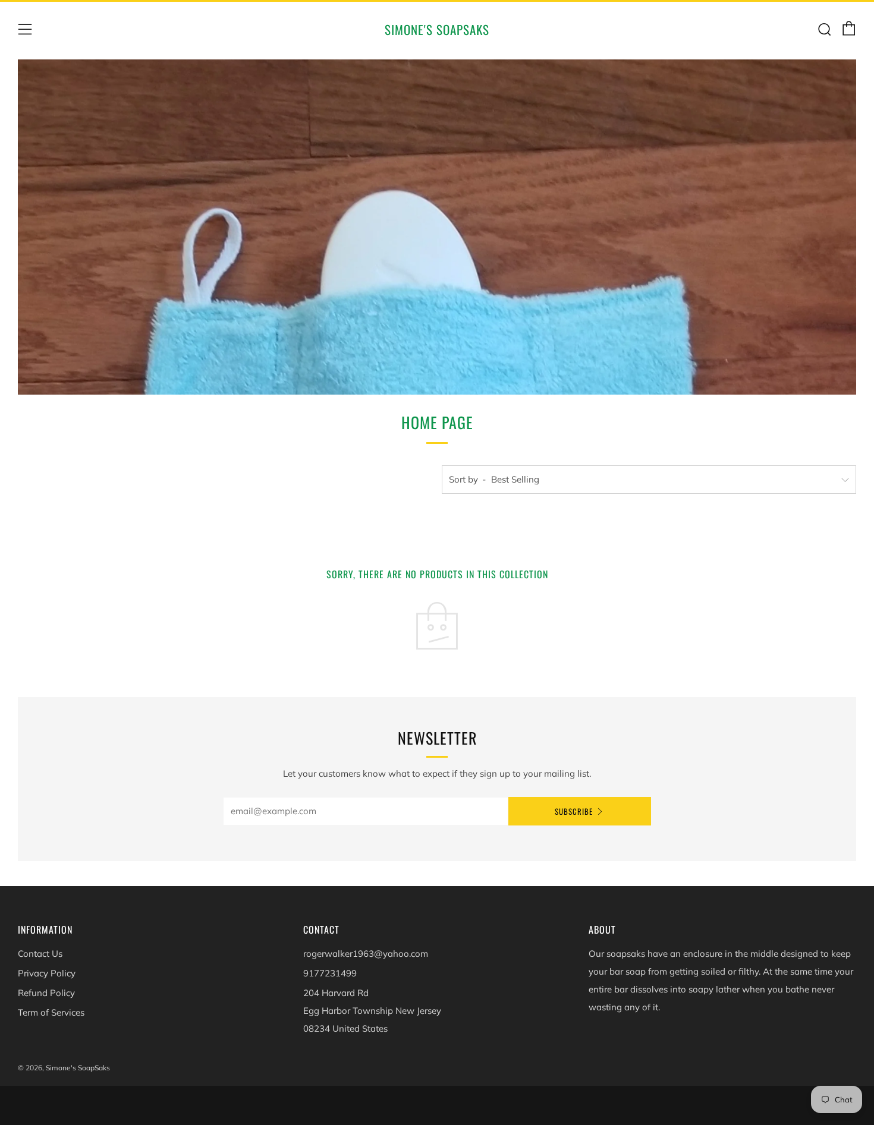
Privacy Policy (47, 973)
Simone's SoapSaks (437, 29)
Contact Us (40, 953)
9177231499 (330, 973)
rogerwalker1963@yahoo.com (365, 953)
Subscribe (574, 811)
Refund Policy (46, 992)
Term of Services (51, 1012)
